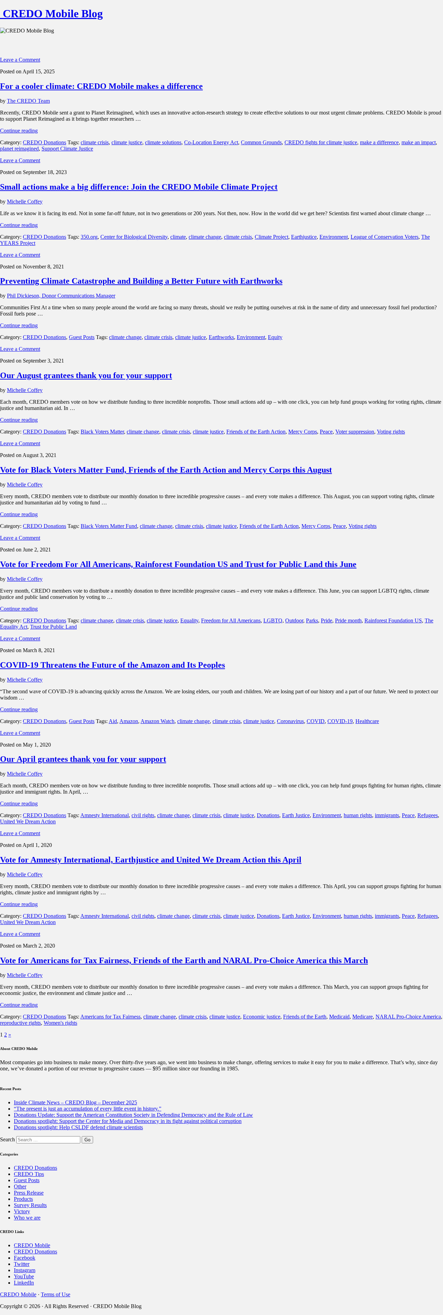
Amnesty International (104, 815)
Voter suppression (354, 432)
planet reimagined (19, 149)
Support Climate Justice (67, 149)
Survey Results (30, 1205)
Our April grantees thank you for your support (83, 759)
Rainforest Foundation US (393, 620)
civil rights (143, 815)
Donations (268, 815)
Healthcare (367, 721)
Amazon (128, 721)
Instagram (24, 1270)
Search (7, 1139)
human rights (358, 815)
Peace (326, 432)
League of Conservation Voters (384, 237)
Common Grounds (261, 142)
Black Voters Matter (102, 432)
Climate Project (271, 237)
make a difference (379, 142)
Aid (113, 721)
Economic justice (261, 1017)
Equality (189, 620)
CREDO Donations (44, 142)
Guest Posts (81, 337)
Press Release (29, 1193)
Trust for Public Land (53, 627)
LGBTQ (272, 620)
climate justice (126, 142)
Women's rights (60, 1023)
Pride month (348, 620)
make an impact (418, 142)
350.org (89, 237)
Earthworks (221, 337)
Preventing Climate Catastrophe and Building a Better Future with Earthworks (141, 280)
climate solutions (163, 142)
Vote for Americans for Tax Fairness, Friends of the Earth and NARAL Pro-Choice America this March (184, 960)
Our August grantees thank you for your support (86, 375)
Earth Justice (296, 815)
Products (23, 1199)
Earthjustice (304, 237)
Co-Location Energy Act (211, 142)
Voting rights (391, 432)
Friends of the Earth (304, 1017)
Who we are (27, 1218)
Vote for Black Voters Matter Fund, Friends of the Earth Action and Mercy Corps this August (166, 469)
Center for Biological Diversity (134, 237)
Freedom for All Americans (231, 620)
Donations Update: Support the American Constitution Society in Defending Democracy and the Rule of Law (133, 1115)
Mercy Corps (302, 432)
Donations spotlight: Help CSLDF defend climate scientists (78, 1127)
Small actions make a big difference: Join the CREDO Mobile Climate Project (139, 186)
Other (20, 1186)
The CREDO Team (28, 101)
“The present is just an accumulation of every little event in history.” (87, 1109)
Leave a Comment (20, 60)
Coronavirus (290, 721)
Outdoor (294, 620)
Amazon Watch (157, 721)
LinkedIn (24, 1283)
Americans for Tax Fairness (110, 1017)
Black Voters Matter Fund (109, 526)
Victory (22, 1211)
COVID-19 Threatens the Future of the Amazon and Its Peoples (112, 664)
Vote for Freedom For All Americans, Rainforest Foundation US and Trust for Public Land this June (178, 564)
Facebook (24, 1258)
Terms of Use (55, 1294)
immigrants (387, 815)
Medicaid (339, 1017)
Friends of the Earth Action (256, 432)
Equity (275, 337)
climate (178, 237)
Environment (333, 237)
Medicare (362, 1017)
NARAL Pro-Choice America (408, 1017)
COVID (316, 721)
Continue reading (19, 131)
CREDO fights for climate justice (320, 142)
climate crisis (95, 142)
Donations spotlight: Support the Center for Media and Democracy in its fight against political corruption (128, 1121)
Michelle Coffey (25, 201)
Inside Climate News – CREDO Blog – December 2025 (75, 1102)
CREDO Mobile (32, 1245)
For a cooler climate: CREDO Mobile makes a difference (101, 86)
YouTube (24, 1276)
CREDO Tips (29, 1174)
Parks (312, 620)
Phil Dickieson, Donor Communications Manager (61, 296)
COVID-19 (340, 721)
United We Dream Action (28, 821)
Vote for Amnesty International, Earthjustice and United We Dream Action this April (150, 859)
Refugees (427, 815)
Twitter (21, 1264)
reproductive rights (20, 1023)
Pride (326, 620)
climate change (205, 237)
